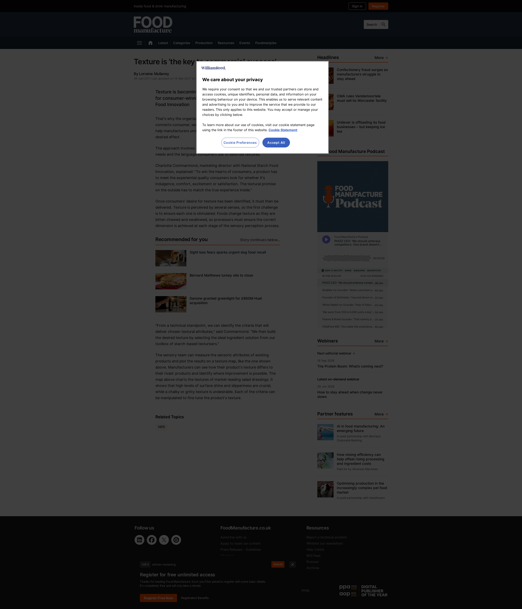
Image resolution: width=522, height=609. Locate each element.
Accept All (276, 143)
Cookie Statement (283, 130)
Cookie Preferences (240, 143)
